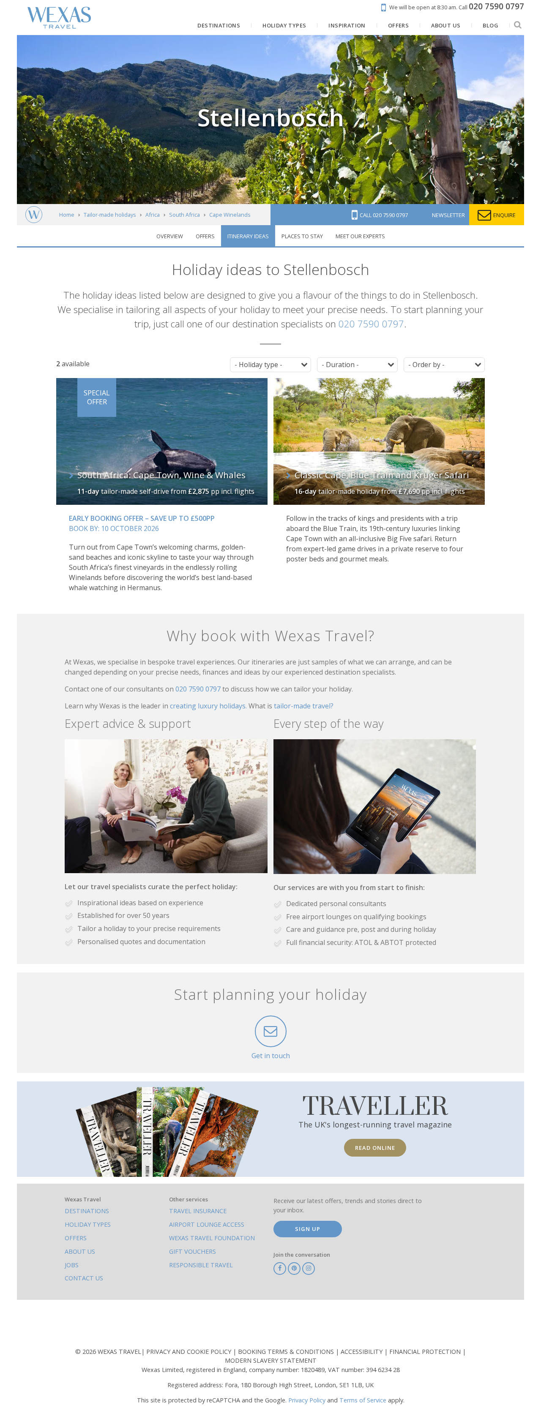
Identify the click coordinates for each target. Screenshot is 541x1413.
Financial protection (425, 1352)
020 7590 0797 (371, 323)
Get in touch (270, 1055)
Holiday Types (88, 1224)
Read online (375, 1148)
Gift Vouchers (192, 1251)
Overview (169, 236)
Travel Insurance (198, 1211)
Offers (205, 236)
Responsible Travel (201, 1265)
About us (80, 1251)
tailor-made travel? (303, 706)
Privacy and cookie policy (189, 1352)
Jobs (72, 1265)
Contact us (84, 1278)
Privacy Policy (306, 1400)
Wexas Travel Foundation (212, 1238)
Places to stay (302, 236)
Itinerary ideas (248, 236)
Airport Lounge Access (206, 1224)
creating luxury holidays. (209, 706)
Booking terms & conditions (287, 1352)
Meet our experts (360, 236)
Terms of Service (362, 1400)
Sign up (307, 1229)
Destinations (87, 1211)
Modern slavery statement (271, 1360)
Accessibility (362, 1352)
